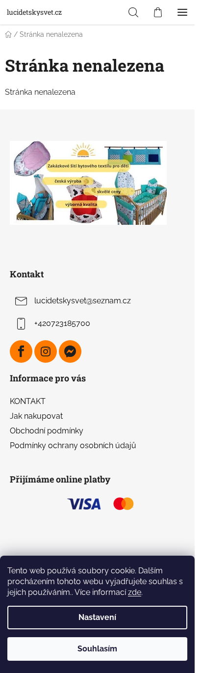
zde (134, 592)
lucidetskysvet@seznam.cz (82, 300)
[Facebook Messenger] (70, 351)
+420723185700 (62, 323)
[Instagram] (45, 351)
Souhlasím (97, 648)
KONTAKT (28, 401)
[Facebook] (21, 351)
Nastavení (97, 617)
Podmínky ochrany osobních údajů (73, 445)
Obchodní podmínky (46, 430)
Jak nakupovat (36, 416)
